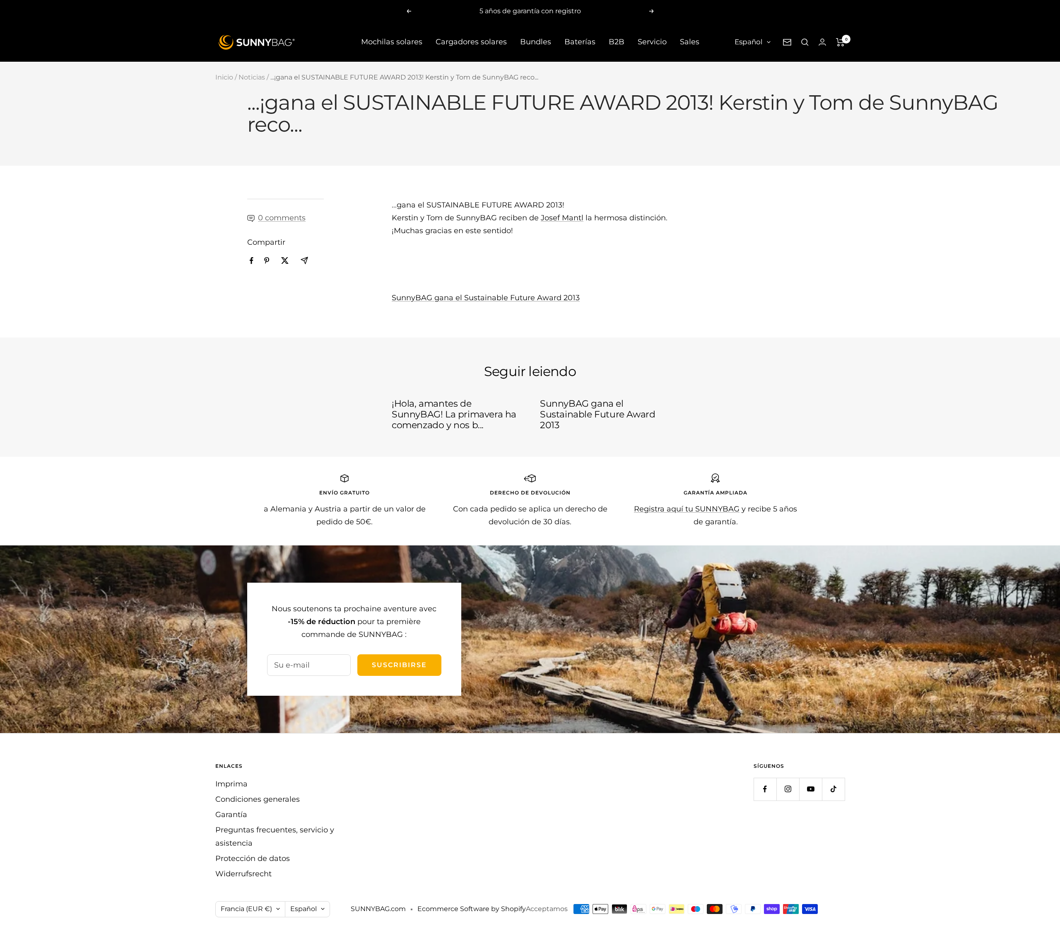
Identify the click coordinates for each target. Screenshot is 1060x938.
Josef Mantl (562, 217)
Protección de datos (252, 858)
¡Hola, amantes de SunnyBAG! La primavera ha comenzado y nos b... (454, 414)
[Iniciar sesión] (822, 42)
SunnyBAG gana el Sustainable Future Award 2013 (486, 297)
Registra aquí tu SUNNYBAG (687, 509)
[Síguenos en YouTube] (810, 789)
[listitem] (251, 260)
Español (749, 42)
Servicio (652, 41)
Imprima (231, 783)
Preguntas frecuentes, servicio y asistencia (274, 836)
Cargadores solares (471, 41)
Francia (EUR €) (246, 909)
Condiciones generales (257, 799)
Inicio (224, 77)
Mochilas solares (391, 41)
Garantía (231, 814)
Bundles (535, 41)
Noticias (251, 77)
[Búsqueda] (805, 42)
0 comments (282, 217)
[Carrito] (840, 42)
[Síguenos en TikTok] (833, 789)
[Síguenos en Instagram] (787, 789)
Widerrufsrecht (243, 873)
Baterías (579, 41)
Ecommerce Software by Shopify (471, 909)
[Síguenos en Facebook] (765, 789)
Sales (689, 41)
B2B (616, 41)
